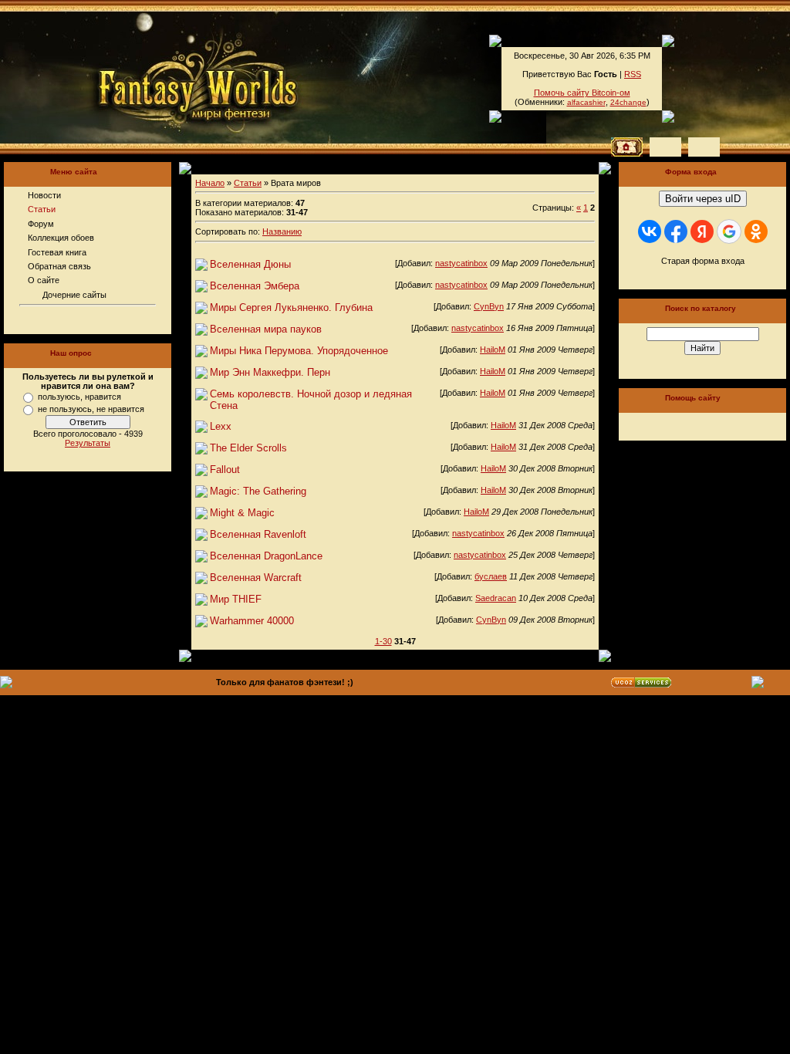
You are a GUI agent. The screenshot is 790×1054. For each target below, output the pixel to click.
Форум (41, 223)
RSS (632, 74)
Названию (282, 231)
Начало (210, 182)
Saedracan (495, 598)
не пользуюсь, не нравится (91, 409)
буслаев (490, 576)
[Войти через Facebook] (675, 231)
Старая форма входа (702, 260)
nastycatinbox (461, 263)
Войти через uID (703, 198)
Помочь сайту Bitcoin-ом (582, 92)
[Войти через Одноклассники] (756, 231)
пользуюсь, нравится (79, 396)
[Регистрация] (665, 147)
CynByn (489, 306)
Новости (44, 195)
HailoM (492, 349)
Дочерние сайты (74, 294)
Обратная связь (59, 266)
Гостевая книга (57, 252)
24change (628, 102)
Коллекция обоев (61, 237)
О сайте (43, 280)
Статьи (42, 209)
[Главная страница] (145, 77)
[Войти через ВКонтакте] (649, 231)
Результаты (87, 443)
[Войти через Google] (729, 231)
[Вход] (704, 147)
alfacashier (586, 102)
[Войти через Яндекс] (702, 231)
